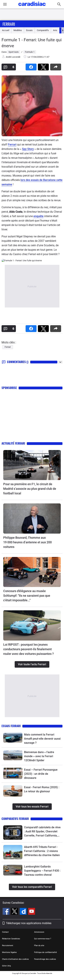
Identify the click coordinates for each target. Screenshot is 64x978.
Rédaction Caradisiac (11, 939)
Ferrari (9, 24)
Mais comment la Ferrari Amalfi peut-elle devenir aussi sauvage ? (42, 738)
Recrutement (7, 945)
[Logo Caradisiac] (32, 7)
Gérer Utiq (6, 966)
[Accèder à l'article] (32, 465)
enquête (38, 216)
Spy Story (28, 149)
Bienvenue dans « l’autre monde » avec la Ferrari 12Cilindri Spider (39, 756)
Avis (55, 30)
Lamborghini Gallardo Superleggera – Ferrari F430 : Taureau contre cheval (42, 870)
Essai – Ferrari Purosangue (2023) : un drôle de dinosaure (41, 774)
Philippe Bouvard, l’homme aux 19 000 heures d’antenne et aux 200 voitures (27, 542)
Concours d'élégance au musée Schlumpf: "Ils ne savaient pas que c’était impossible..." (26, 595)
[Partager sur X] (44, 66)
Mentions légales (9, 952)
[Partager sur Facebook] (32, 66)
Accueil (5, 30)
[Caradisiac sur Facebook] (6, 912)
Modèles (17, 30)
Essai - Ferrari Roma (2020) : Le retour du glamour (41, 789)
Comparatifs (43, 30)
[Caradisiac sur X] (15, 912)
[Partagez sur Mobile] (56, 66)
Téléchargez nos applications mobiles (28, 923)
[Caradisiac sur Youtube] (31, 912)
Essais (29, 30)
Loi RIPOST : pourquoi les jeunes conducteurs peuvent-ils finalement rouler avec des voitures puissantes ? (28, 649)
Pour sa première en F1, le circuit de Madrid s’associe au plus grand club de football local (29, 488)
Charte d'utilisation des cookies (15, 959)
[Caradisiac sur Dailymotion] (23, 912)
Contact (5, 932)
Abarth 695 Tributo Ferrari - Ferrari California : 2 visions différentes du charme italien (42, 851)
